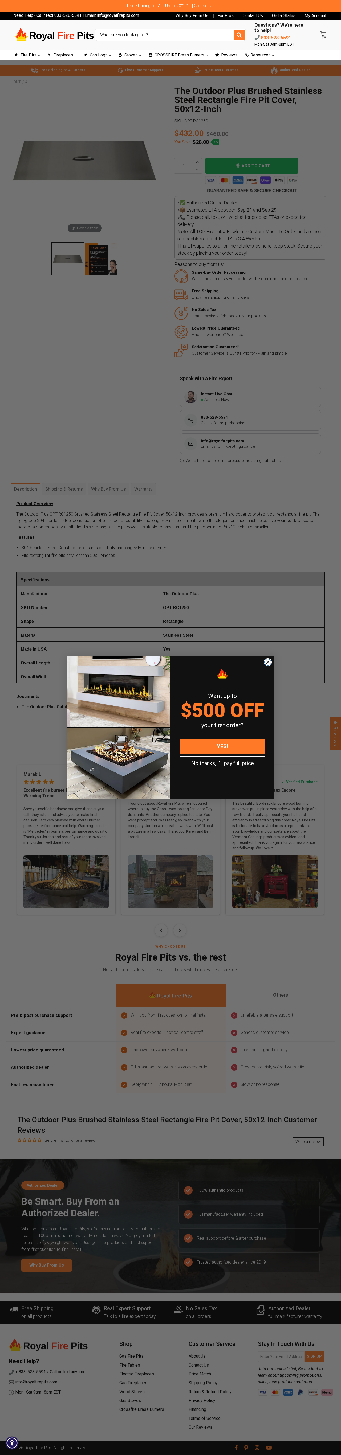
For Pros (225, 16)
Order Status (283, 16)
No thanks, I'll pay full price (222, 763)
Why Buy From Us (192, 16)
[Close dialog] (268, 662)
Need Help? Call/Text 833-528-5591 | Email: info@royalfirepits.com (76, 15)
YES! (222, 746)
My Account (315, 16)
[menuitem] (27, 55)
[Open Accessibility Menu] (12, 1443)
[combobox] (170, 35)
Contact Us (253, 16)
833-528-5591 (275, 37)
